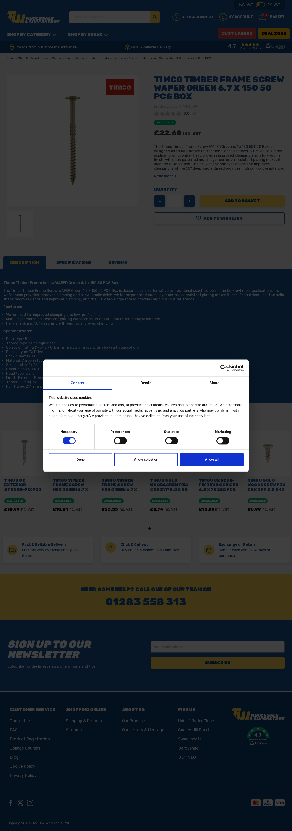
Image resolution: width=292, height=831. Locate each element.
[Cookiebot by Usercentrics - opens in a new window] (224, 367)
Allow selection (146, 460)
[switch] (120, 440)
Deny (80, 460)
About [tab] (214, 383)
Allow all (212, 460)
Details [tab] (146, 383)
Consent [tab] (77, 383)
